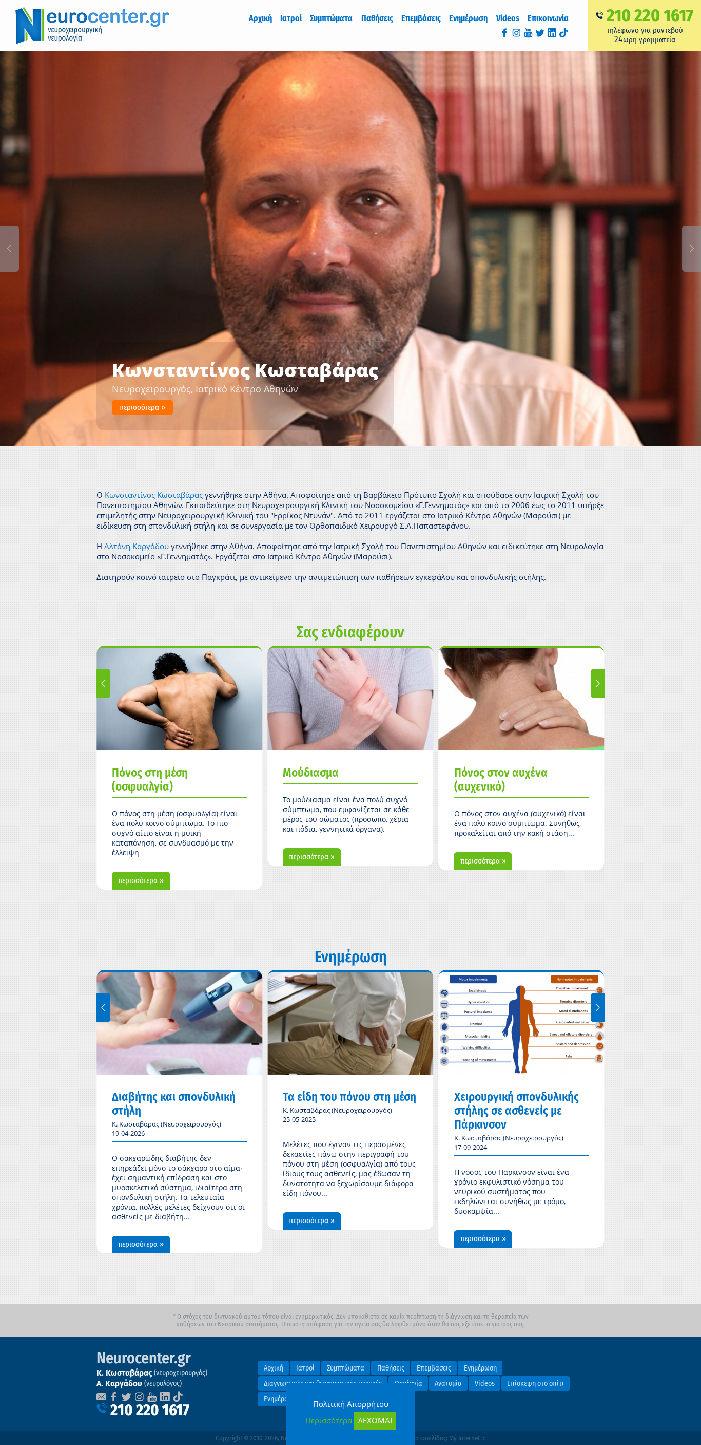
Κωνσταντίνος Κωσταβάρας (154, 495)
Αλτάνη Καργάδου (137, 546)
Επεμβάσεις (434, 1368)
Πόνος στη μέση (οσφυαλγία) (150, 780)
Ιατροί (305, 1368)
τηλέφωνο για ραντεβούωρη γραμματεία (650, 24)
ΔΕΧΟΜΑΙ (375, 1420)
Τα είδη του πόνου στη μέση (349, 1097)
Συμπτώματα (345, 1368)
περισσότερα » (142, 407)
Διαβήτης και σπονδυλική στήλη (174, 1104)
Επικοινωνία (548, 18)
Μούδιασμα (311, 773)
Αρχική (260, 18)
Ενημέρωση (468, 18)
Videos (507, 18)
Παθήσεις (390, 1368)
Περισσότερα (328, 1420)
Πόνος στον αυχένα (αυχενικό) (501, 780)
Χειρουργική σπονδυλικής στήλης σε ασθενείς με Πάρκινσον (516, 1111)
